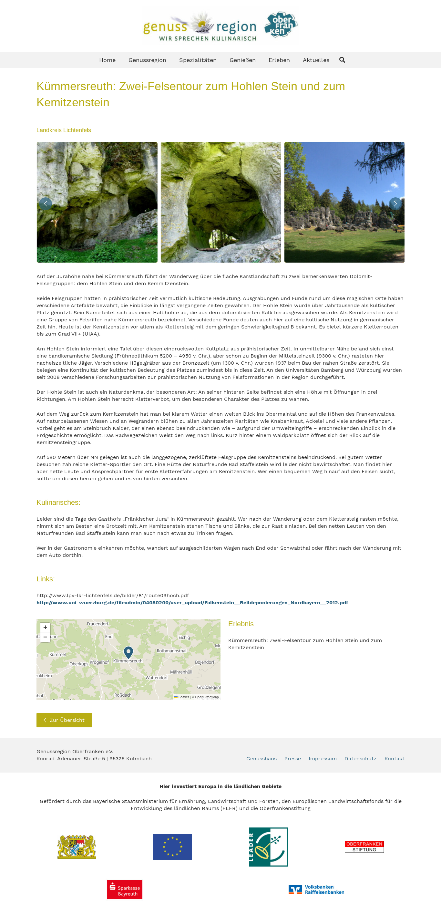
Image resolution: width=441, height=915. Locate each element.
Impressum (323, 758)
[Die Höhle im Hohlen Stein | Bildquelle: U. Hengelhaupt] (220, 202)
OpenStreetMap (207, 697)
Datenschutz (360, 758)
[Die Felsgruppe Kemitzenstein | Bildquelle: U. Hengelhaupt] (344, 202)
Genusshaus (261, 758)
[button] (342, 60)
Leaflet (183, 697)
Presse (292, 758)
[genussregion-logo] (220, 25)
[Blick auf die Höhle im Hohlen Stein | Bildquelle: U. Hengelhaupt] (96, 202)
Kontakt (395, 758)
